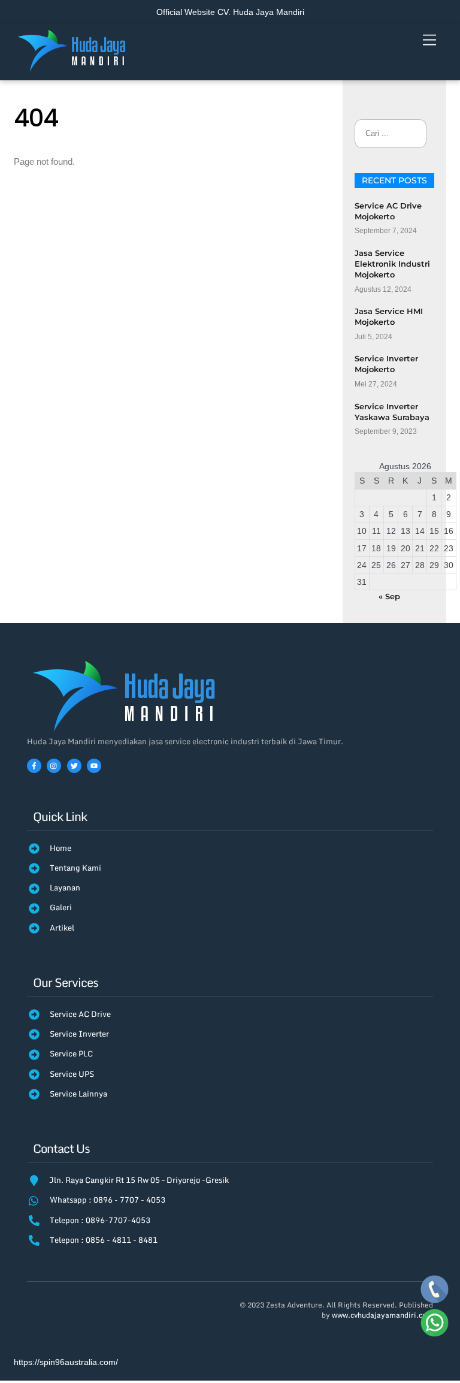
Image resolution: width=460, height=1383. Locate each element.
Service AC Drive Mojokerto (388, 211)
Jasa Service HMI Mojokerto (389, 316)
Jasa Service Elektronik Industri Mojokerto (392, 263)
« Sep (389, 596)
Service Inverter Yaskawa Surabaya (392, 411)
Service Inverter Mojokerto (386, 364)
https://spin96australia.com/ (66, 1362)
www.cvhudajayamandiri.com (382, 1315)
